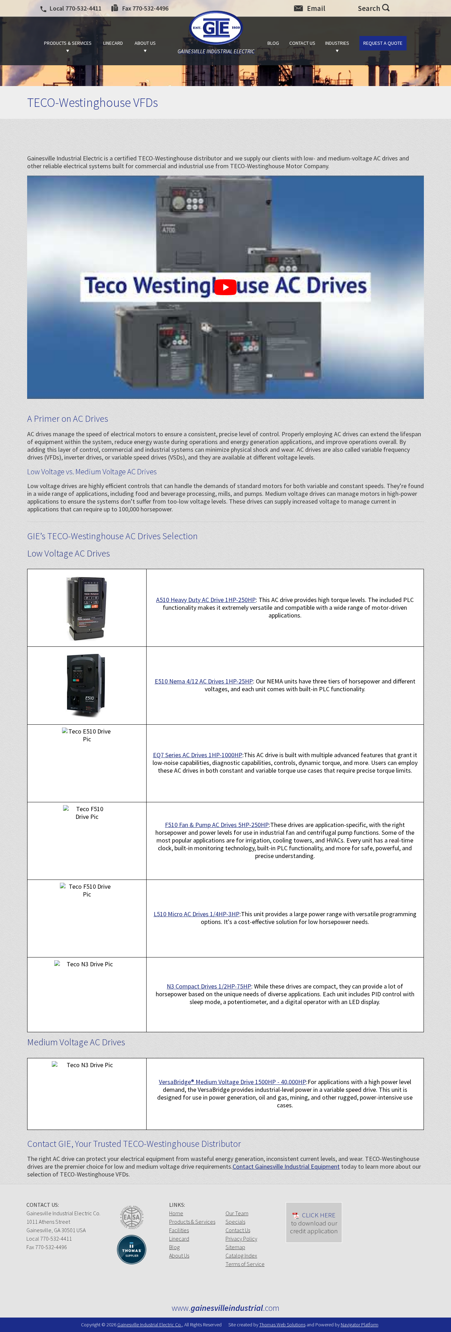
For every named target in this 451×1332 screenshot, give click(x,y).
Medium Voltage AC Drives (76, 1042)
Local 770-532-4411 (49, 1238)
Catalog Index (241, 1255)
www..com (225, 1308)
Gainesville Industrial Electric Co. (149, 1324)
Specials (235, 1221)
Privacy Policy (241, 1238)
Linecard (179, 1238)
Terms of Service (245, 1263)
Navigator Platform (359, 1324)
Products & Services (192, 1221)
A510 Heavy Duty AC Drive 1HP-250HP (206, 600)
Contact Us (238, 1230)
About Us (179, 1255)
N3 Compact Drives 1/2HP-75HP (209, 986)
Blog (174, 1247)
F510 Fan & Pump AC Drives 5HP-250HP (217, 825)
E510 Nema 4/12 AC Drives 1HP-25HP (204, 681)
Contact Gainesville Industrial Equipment (286, 1166)
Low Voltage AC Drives (68, 553)
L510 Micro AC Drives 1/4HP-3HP (197, 914)
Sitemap (235, 1247)
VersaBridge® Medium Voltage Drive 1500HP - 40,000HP (232, 1082)
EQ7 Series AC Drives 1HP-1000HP (197, 755)
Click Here (314, 1223)
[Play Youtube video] (225, 287)
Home (176, 1213)
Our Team (237, 1213)
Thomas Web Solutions (282, 1324)
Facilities (179, 1230)
